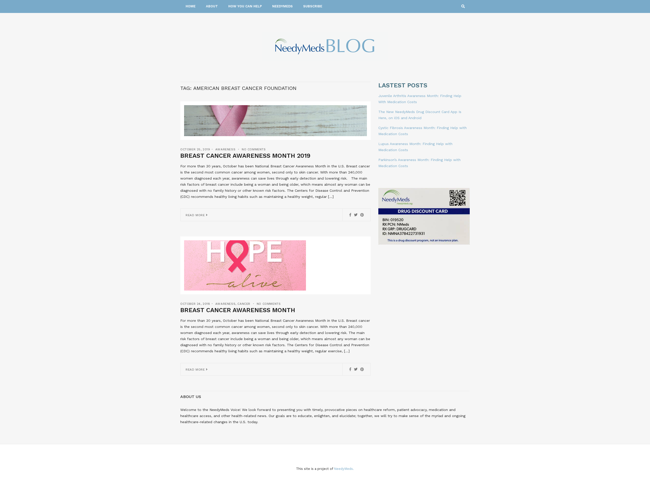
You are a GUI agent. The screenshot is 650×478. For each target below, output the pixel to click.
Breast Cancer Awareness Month (237, 310)
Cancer (243, 304)
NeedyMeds (282, 6)
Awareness (225, 149)
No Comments (254, 149)
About (212, 6)
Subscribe (312, 6)
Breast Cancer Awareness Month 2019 (245, 155)
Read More (196, 215)
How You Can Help (245, 6)
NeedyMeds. (344, 469)
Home (191, 6)
